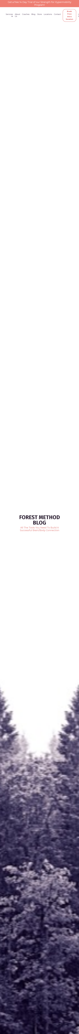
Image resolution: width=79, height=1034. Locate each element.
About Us (17, 15)
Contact (57, 14)
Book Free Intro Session (69, 15)
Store (39, 14)
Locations (48, 14)
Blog (33, 14)
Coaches (25, 14)
